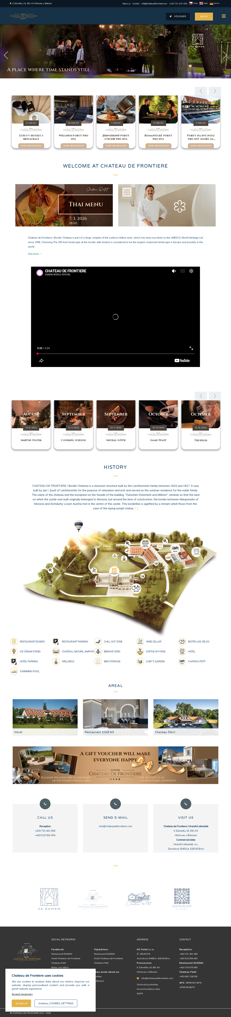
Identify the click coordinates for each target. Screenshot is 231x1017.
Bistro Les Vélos (60, 967)
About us (126, 3)
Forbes (98, 976)
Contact (136, 3)
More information (31, 145)
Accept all (21, 1003)
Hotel (18, 732)
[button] (225, 55)
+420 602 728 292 (188, 976)
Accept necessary (22, 994)
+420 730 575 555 (188, 967)
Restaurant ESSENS (99, 732)
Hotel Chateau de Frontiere (65, 958)
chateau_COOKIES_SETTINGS (55, 1003)
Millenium (99, 981)
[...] (136, 508)
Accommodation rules (148, 989)
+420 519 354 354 (188, 958)
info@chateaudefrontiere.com (154, 3)
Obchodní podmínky (147, 984)
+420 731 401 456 (178, 3)
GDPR (140, 993)
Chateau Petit (165, 732)
